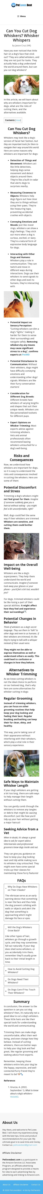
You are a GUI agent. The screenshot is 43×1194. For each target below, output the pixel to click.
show (18, 120)
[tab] (21, 902)
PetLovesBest (16, 1190)
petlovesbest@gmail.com (25, 1145)
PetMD (26, 354)
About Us (6, 1184)
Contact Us (35, 1184)
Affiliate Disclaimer (20, 1184)
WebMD (14, 1096)
